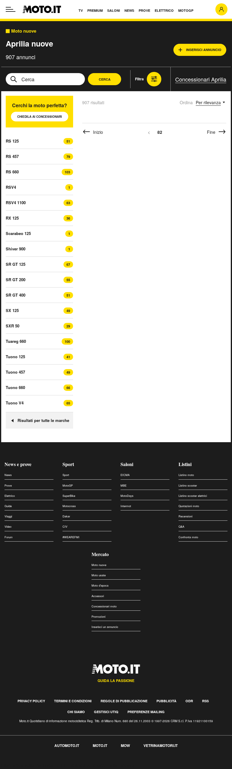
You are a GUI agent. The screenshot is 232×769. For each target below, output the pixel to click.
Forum (9, 537)
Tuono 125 (15, 356)
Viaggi (8, 516)
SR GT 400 (15, 295)
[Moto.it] (42, 9)
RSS (205, 701)
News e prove (18, 464)
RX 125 (12, 218)
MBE (124, 485)
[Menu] (11, 9)
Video (8, 527)
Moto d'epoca (100, 585)
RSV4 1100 (16, 202)
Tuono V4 (15, 403)
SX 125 (12, 310)
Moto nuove (23, 31)
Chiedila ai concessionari (39, 116)
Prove (8, 485)
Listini (185, 464)
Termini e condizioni (73, 701)
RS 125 (12, 141)
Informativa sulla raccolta (26, 765)
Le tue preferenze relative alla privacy (94, 765)
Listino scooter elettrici (193, 496)
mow (125, 745)
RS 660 (12, 172)
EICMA (125, 475)
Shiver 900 (15, 249)
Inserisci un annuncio (105, 627)
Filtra (139, 79)
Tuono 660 (15, 387)
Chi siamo (76, 711)
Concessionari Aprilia (200, 79)
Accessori (98, 596)
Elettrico (10, 496)
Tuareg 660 (16, 341)
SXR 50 (12, 326)
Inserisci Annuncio (203, 49)
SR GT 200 (15, 279)
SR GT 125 (15, 264)
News (8, 475)
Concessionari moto (104, 606)
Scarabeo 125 (18, 233)
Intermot (126, 506)
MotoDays (127, 496)
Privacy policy (31, 701)
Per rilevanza (208, 102)
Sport (68, 464)
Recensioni (185, 516)
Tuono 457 (15, 372)
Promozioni (98, 617)
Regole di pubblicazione (124, 701)
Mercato (100, 554)
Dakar (66, 516)
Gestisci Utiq (106, 711)
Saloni (127, 464)
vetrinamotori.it (160, 745)
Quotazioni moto (189, 506)
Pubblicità (166, 701)
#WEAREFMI (71, 537)
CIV (65, 527)
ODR (189, 701)
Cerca (105, 79)
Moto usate (99, 575)
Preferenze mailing (146, 711)
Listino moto (186, 475)
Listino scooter (188, 485)
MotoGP (68, 485)
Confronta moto (188, 537)
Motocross (69, 506)
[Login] (221, 9)
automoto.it (66, 745)
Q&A (181, 527)
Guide (8, 506)
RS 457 (12, 156)
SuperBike (69, 496)
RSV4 (11, 187)
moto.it (100, 745)
